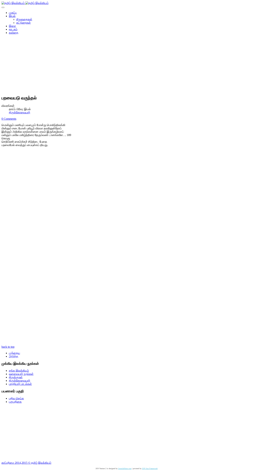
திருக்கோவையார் (19, 112)
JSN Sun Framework (150, 468)
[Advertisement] (126, 66)
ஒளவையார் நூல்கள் (21, 374)
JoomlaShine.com (125, 468)
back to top (7, 346)
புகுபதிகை (15, 401)
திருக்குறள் (16, 377)
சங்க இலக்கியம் (19, 370)
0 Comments (8, 118)
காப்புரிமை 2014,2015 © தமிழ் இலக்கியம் (26, 462)
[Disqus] (126, 199)
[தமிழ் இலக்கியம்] (25, 3)
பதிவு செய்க (16, 398)
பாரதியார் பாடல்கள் (20, 383)
